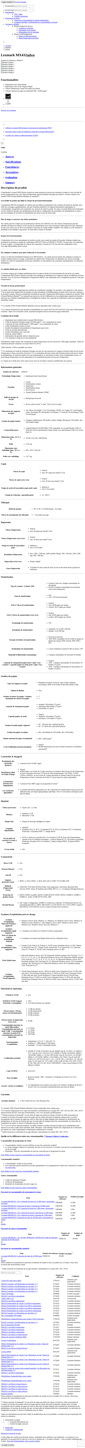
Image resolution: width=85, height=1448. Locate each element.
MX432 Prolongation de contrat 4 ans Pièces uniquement (21, 1311)
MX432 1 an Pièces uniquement (12, 1373)
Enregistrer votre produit (27, 30)
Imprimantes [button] (9, 12)
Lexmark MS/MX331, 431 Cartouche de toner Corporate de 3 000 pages (26, 1215)
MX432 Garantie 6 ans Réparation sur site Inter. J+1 (19, 1291)
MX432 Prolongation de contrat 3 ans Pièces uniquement (21, 1308)
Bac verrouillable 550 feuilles (11, 1316)
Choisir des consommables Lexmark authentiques (31, 20)
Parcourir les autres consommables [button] (14, 1229)
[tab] (44, 156)
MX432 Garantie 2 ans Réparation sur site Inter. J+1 (19, 1322)
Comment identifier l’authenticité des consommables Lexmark (35, 22)
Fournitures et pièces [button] (12, 18)
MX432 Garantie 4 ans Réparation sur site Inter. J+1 (19, 1286)
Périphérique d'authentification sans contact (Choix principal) (22, 1319)
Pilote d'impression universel (29, 38)
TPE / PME (18, 14)
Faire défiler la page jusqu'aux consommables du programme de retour (25, 1155)
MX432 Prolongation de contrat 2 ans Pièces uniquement (21, 1306)
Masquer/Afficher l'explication (56, 1136)
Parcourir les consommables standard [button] (15, 1248)
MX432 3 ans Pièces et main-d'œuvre (14, 1389)
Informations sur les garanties (29, 32)
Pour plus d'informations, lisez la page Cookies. (23, 1441)
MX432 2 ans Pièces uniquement (12, 1327)
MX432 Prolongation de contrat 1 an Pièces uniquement (20, 1303)
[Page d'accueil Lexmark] (20, 2)
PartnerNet (9, 1428)
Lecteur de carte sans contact (11, 1281)
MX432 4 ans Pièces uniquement (12, 1332)
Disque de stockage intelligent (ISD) (14, 1337)
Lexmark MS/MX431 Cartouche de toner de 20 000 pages (21, 1256)
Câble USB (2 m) (7, 1299)
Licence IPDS (6, 1352)
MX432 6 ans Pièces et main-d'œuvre (14, 1348)
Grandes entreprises (21, 16)
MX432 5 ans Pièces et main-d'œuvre (14, 1334)
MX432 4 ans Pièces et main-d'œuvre (14, 1391)
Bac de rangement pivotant (10, 1325)
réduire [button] (3, 1224)
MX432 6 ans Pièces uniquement (12, 1301)
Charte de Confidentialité (14, 1430)
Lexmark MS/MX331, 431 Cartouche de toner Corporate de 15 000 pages (27, 1213)
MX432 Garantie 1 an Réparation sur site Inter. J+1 (19, 1313)
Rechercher (9, 6)
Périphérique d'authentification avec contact (16, 1381)
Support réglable (7, 1394)
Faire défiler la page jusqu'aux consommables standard (20, 1171)
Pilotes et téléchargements (28, 36)
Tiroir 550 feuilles (7, 1294)
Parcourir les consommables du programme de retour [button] (21, 1192)
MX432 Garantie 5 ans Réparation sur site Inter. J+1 (19, 1289)
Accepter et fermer (8, 1445)
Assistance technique (26, 28)
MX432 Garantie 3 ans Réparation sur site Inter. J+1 (19, 1284)
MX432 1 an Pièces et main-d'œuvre (14, 1384)
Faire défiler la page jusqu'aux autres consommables (19, 1188)
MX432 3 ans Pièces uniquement (12, 1330)
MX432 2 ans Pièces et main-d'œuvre (14, 1386)
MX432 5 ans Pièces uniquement (12, 1296)
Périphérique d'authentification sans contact (16, 1376)
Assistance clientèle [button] (12, 24)
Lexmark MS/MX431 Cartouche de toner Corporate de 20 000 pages (25, 1206)
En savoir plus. (10, 1167)
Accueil (8, 46)
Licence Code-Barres (8, 1340)
